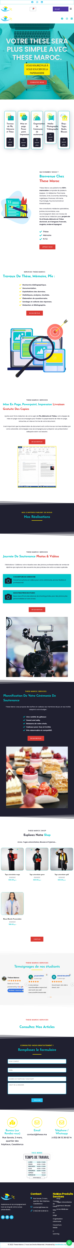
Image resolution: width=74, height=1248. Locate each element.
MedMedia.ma (60, 1244)
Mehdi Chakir (39, 976)
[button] (69, 1243)
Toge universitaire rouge (12, 874)
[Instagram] (11, 1217)
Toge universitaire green (37, 874)
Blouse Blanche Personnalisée (12, 919)
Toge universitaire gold (62, 874)
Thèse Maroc (13, 977)
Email (37, 1130)
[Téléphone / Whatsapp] (62, 1122)
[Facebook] (3, 1217)
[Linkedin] (7, 1217)
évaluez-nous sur (15, 990)
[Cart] (33, 9)
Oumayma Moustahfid (63, 976)
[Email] (37, 1122)
